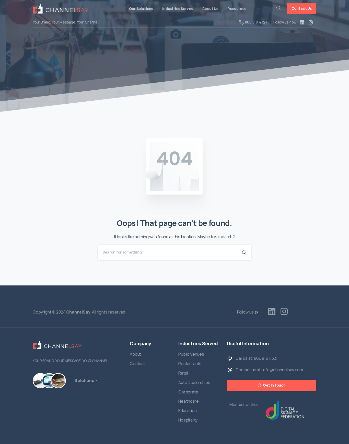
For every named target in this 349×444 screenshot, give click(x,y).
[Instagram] (310, 22)
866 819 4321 (256, 22)
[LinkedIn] (302, 22)
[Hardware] (40, 380)
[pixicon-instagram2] (284, 311)
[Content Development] (49, 380)
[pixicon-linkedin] (272, 311)
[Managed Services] (58, 380)
